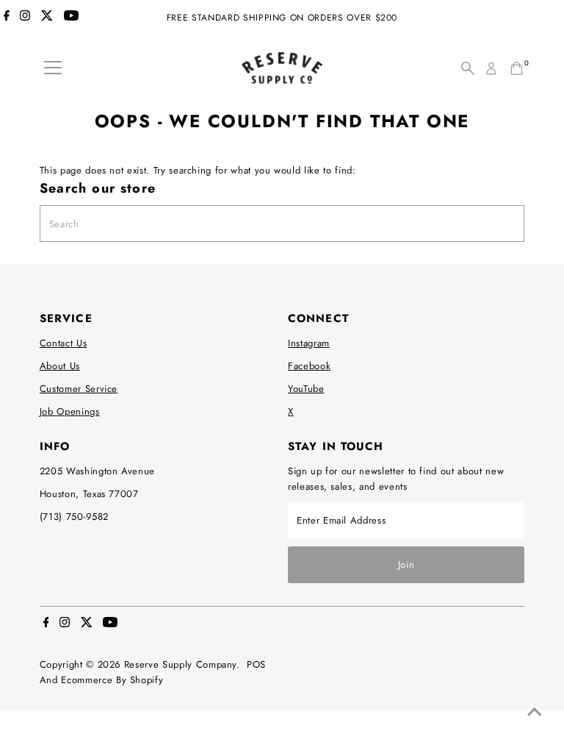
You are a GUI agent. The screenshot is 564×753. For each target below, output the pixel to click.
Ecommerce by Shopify (112, 680)
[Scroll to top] (534, 712)
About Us (60, 366)
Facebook (309, 366)
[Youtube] (71, 17)
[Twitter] (47, 17)
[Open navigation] (53, 68)
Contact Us (63, 343)
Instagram (309, 343)
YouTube (306, 389)
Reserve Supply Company (180, 664)
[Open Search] (467, 68)
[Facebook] (6, 17)
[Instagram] (25, 17)
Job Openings (70, 411)
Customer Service (79, 389)
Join (406, 564)
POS (256, 664)
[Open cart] (516, 68)
